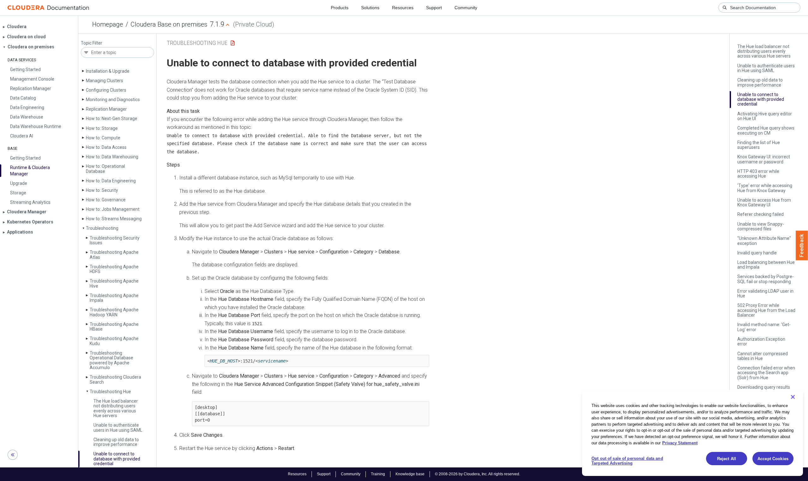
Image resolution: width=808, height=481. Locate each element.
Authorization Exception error (761, 341)
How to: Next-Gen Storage (111, 118)
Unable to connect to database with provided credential (116, 458)
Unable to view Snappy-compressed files (760, 226)
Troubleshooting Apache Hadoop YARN (114, 312)
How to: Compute (103, 137)
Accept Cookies (773, 458)
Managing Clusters (104, 80)
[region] (692, 433)
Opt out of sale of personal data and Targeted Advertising (627, 461)
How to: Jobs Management (113, 209)
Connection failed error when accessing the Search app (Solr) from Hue (766, 372)
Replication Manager (106, 109)
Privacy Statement (680, 442)
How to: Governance (106, 199)
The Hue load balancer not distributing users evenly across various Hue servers (115, 408)
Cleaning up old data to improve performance (116, 442)
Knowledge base (410, 474)
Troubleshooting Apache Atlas (114, 254)
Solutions (370, 7)
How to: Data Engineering (111, 180)
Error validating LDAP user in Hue (765, 293)
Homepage (107, 24)
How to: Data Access (106, 147)
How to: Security (102, 190)
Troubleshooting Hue (110, 391)
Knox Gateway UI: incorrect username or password (763, 159)
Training (378, 474)
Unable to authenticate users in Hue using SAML (117, 427)
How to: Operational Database (105, 169)
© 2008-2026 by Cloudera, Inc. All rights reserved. (477, 474)
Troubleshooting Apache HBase (114, 327)
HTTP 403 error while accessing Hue (758, 174)
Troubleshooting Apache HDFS (114, 269)
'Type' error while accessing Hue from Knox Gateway (764, 188)
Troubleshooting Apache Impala (114, 298)
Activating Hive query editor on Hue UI (764, 116)
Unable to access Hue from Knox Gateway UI (764, 202)
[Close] (793, 397)
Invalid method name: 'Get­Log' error (764, 327)
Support (434, 7)
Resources (402, 7)
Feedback (802, 245)
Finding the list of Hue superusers (758, 145)
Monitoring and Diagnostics (113, 99)
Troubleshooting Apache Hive (114, 283)
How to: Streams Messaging (114, 218)
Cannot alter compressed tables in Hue (762, 356)
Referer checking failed (760, 214)
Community (465, 7)
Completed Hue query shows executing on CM (765, 130)
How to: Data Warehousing (112, 156)
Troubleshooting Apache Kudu (114, 341)
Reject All (726, 458)
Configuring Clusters (106, 90)
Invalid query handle (757, 252)
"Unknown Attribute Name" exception (764, 241)
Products (339, 7)
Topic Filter (91, 43)
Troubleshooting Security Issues (115, 240)
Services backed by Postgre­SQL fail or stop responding (765, 279)
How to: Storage (102, 128)
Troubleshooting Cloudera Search (115, 379)
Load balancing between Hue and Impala (766, 265)
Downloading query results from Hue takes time (763, 389)
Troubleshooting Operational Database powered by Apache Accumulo (111, 360)
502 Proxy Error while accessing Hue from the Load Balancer (766, 310)
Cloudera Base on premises (169, 24)
